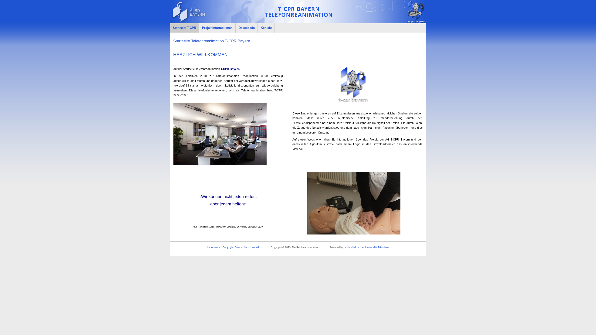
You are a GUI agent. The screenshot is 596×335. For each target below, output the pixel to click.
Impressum (213, 247)
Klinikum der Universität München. (370, 247)
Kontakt (256, 247)
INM (346, 247)
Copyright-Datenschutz (236, 247)
